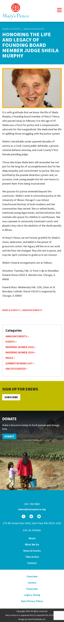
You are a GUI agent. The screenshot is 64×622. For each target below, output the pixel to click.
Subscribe (11, 397)
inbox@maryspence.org (32, 509)
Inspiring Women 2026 (20, 352)
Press (9, 358)
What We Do (32, 544)
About (32, 538)
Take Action (32, 556)
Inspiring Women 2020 (20, 347)
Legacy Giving (32, 595)
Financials (32, 589)
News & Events (11, 29)
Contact (32, 563)
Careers (32, 582)
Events (10, 341)
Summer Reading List (19, 363)
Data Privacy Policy (32, 601)
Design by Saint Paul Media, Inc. (32, 619)
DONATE (9, 436)
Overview (32, 576)
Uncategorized (16, 368)
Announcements (34, 29)
